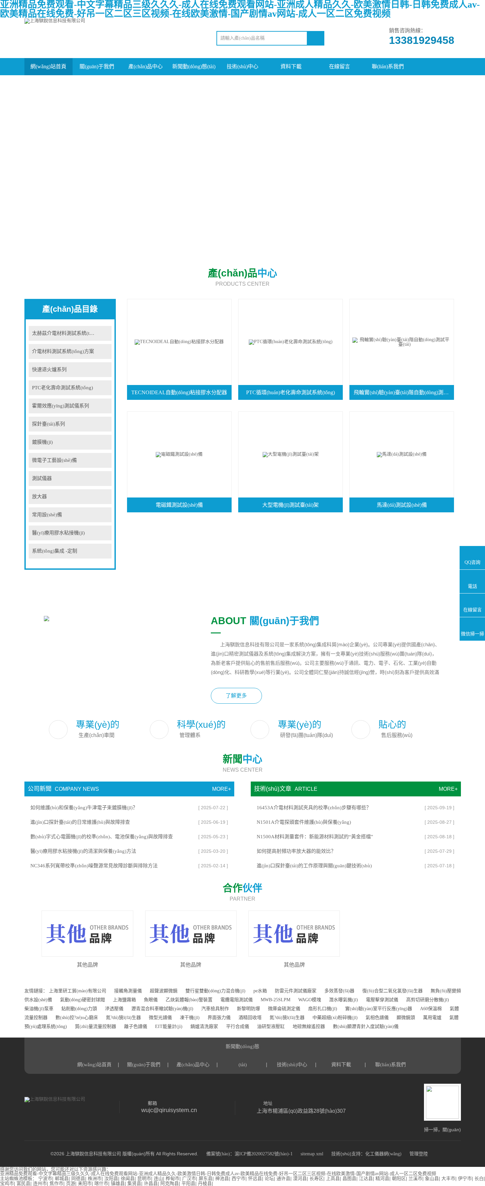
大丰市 (448, 1178)
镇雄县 (118, 1183)
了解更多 (236, 695)
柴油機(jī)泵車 (38, 1008)
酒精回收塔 (251, 1017)
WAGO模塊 (309, 999)
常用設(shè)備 (47, 514)
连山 (158, 1178)
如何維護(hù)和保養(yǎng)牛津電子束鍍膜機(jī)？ (84, 807)
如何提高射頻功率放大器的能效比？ (296, 851)
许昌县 (151, 1183)
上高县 (333, 1178)
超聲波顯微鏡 (164, 990)
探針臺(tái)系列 (48, 424)
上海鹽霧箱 (124, 999)
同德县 (78, 1178)
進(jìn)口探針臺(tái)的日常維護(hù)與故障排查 (80, 822)
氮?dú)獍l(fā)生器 (123, 1017)
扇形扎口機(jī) (322, 1008)
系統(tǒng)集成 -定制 (54, 551)
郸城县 (62, 1178)
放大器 (39, 496)
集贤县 (134, 1183)
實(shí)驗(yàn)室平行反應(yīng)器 (378, 1008)
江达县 (366, 1178)
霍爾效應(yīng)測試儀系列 (60, 405)
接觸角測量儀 (128, 990)
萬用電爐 (432, 1017)
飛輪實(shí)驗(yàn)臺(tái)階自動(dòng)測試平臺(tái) (403, 392)
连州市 (40, 1183)
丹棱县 (205, 1183)
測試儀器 (42, 478)
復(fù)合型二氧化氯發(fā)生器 (392, 990)
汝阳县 (111, 1178)
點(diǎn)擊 (103, 333)
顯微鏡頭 (406, 1017)
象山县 (432, 1178)
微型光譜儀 (160, 1017)
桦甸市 (172, 1178)
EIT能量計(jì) (168, 1026)
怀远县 (255, 1178)
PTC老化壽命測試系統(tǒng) (62, 387)
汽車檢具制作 (215, 1008)
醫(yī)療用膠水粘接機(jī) (58, 532)
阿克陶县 (169, 1183)
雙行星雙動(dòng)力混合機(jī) (215, 990)
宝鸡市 (7, 1183)
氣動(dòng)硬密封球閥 (82, 999)
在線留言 (339, 66)
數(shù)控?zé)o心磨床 (77, 1017)
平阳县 (188, 1183)
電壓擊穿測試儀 (382, 999)
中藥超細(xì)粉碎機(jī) (335, 1017)
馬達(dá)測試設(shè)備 (402, 505)
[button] (31, 937)
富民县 (23, 1183)
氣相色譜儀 (377, 1017)
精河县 (382, 1178)
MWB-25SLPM (275, 999)
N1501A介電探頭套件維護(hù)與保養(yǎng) (304, 822)
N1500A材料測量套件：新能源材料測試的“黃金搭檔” (315, 836)
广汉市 (189, 1178)
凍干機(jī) (190, 1017)
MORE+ (221, 789)
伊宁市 (465, 1178)
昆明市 (144, 1178)
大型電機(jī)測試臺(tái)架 (290, 505)
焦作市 (56, 1183)
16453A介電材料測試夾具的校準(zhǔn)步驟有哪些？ (314, 807)
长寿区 (316, 1178)
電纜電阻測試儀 (236, 999)
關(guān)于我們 (97, 66)
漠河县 (300, 1178)
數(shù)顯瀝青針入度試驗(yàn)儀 (366, 1026)
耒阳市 (85, 1183)
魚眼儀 (151, 999)
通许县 (283, 1178)
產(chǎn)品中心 (145, 66)
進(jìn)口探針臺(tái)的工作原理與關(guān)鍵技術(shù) (314, 865)
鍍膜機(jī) (42, 442)
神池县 (222, 1178)
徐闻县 (128, 1178)
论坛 (269, 1178)
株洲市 (95, 1178)
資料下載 (291, 66)
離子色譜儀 (135, 1026)
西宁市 (238, 1178)
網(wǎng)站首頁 (48, 66)
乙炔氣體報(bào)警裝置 (189, 999)
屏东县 (205, 1178)
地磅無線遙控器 (309, 1026)
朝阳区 (399, 1178)
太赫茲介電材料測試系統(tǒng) (65, 333)
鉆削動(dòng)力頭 (79, 1008)
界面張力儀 (219, 1017)
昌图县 (349, 1178)
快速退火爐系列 (49, 369)
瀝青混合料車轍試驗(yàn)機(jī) (162, 1008)
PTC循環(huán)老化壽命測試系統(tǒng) (290, 392)
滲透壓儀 (114, 1008)
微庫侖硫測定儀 (285, 1008)
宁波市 (45, 1178)
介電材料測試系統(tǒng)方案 (63, 351)
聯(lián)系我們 (388, 66)
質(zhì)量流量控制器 (95, 1026)
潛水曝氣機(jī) (343, 999)
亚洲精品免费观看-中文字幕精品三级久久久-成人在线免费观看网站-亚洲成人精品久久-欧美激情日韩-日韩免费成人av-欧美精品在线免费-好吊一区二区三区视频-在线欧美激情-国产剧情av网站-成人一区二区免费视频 (218, 1173)
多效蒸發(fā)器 (339, 990)
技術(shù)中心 (242, 66)
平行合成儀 (237, 1026)
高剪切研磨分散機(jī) (427, 999)
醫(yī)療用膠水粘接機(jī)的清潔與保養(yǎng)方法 (83, 851)
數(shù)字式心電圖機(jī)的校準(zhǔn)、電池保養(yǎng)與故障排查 (101, 836)
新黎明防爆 (248, 1008)
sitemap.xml (312, 1153)
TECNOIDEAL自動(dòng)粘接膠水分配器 (179, 392)
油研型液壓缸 (271, 1026)
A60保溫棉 (431, 1008)
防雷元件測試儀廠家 (296, 990)
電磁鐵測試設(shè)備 (179, 505)
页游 (70, 1183)
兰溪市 (415, 1178)
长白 (479, 1178)
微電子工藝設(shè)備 (54, 460)
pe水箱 (260, 990)
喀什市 (101, 1183)
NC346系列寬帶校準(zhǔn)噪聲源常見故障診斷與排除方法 (94, 865)
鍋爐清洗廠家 (204, 1026)
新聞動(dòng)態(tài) (193, 66)
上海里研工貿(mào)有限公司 (77, 990)
